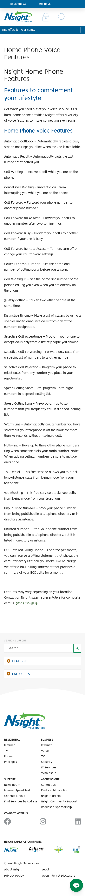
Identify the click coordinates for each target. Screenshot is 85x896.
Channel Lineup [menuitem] (14, 796)
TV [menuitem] (6, 750)
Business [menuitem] (45, 4)
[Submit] (77, 648)
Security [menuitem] (46, 762)
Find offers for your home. (18, 30)
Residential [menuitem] (18, 4)
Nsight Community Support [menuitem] (59, 801)
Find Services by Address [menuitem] (20, 801)
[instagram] (43, 822)
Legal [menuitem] (45, 869)
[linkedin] (78, 822)
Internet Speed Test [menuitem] (17, 790)
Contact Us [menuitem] (48, 784)
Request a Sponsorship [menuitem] (56, 807)
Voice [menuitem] (45, 750)
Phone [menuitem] (8, 756)
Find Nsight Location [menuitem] (54, 790)
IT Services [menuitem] (48, 767)
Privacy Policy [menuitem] (14, 875)
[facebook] (7, 822)
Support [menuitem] (9, 779)
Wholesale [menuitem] (48, 773)
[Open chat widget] (76, 885)
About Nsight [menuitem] (50, 779)
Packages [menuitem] (10, 762)
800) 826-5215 (27, 603)
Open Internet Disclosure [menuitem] (58, 875)
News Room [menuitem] (12, 784)
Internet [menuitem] (9, 745)
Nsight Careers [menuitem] (51, 796)
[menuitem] (45, 17)
